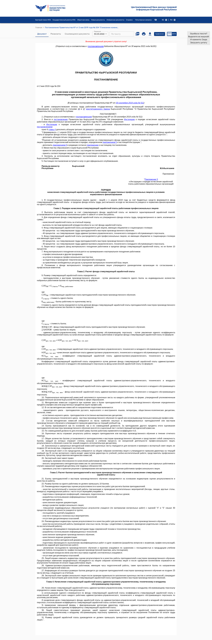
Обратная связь (83, 20)
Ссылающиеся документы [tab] (77, 34)
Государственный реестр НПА (64, 20)
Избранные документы (115, 20)
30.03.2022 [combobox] (99, 34)
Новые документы (98, 20)
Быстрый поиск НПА (43, 20)
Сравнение (159, 34)
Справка (129, 20)
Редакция (97, 31)
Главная (38, 27)
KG (163, 20)
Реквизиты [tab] (56, 34)
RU (171, 20)
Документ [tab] (42, 34)
